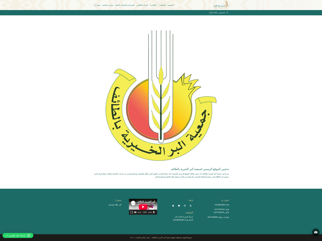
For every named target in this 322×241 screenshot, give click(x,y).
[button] (18, 235)
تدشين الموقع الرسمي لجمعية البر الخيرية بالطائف (200, 169)
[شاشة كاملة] (131, 212)
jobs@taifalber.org (180, 220)
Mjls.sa (133, 237)
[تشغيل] (154, 212)
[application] (143, 207)
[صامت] (135, 212)
